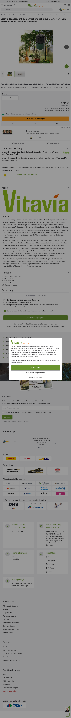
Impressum (39, 377)
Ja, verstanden (35, 368)
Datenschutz (32, 377)
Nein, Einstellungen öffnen (35, 373)
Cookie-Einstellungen (46, 360)
